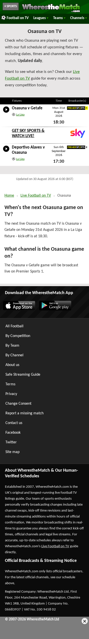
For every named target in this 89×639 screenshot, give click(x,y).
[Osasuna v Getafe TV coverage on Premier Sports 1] (77, 108)
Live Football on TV (36, 196)
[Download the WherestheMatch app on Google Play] (55, 309)
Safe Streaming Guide (22, 375)
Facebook (13, 433)
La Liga (20, 114)
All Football (14, 326)
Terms (10, 384)
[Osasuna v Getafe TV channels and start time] (6, 112)
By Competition (17, 336)
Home (9, 196)
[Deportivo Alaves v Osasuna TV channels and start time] (6, 152)
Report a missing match (24, 413)
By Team (12, 346)
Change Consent (18, 404)
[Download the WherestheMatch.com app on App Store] (18, 309)
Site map (12, 452)
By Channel (14, 355)
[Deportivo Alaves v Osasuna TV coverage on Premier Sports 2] (77, 147)
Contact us (13, 423)
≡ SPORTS (10, 6)
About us (12, 365)
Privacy (11, 394)
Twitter (11, 442)
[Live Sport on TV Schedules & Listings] (51, 12)
